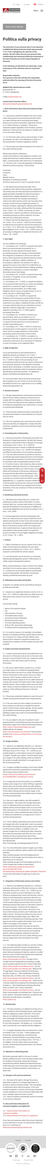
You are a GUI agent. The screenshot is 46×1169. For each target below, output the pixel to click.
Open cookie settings (14, 27)
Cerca (28, 4)
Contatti (28, 1140)
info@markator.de (14, 97)
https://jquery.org (9, 999)
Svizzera (40, 4)
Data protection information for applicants (22, 1116)
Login (17, 4)
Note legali (16, 1160)
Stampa (18, 1140)
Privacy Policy (28, 1160)
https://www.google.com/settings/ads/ (17, 969)
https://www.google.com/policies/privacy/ (18, 966)
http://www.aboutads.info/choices (16, 732)
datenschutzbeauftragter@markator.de (17, 104)
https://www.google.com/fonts (14, 959)
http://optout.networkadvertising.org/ (17, 727)
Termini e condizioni (23, 1163)
